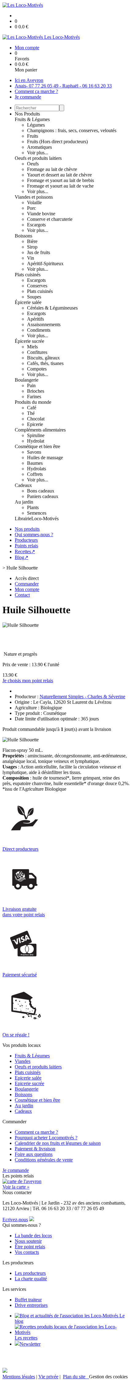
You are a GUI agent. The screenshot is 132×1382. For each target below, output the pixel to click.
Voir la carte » (15, 1186)
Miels (32, 346)
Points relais (26, 545)
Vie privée (48, 1376)
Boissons (23, 235)
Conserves (37, 285)
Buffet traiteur (28, 1299)
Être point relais (30, 1246)
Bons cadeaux (40, 490)
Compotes (37, 368)
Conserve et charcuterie (49, 219)
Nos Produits (27, 113)
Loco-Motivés (45, 518)
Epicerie (35, 424)
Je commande (28, 96)
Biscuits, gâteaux (43, 357)
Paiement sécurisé (19, 974)
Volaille (34, 202)
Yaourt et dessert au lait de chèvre (59, 174)
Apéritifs (35, 319)
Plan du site (76, 1376)
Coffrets (35, 474)
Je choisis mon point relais (27, 680)
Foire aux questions (33, 1154)
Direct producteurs (20, 849)
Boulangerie (26, 380)
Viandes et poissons (34, 197)
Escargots (36, 224)
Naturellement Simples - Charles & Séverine (82, 696)
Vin (30, 258)
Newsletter (30, 1344)
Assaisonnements (43, 324)
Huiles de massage (45, 457)
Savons (34, 452)
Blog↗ (21, 557)
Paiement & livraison (35, 1148)
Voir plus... (37, 152)
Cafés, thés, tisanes (45, 363)
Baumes (35, 463)
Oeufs (33, 163)
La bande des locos (33, 1235)
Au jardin (24, 502)
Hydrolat (35, 441)
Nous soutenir (28, 1241)
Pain (31, 385)
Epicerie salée (28, 1077)
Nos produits (27, 529)
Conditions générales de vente (44, 1159)
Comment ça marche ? (36, 91)
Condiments (38, 330)
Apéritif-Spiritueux (45, 263)
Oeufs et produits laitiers (38, 158)
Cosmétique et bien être (37, 446)
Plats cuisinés (28, 274)
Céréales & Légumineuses (52, 307)
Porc (31, 208)
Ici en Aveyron (29, 80)
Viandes (22, 1061)
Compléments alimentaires (40, 429)
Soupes (34, 296)
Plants (33, 507)
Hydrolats (36, 468)
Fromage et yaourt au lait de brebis (60, 180)
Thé (31, 413)
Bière (32, 241)
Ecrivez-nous (15, 1219)
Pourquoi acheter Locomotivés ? (46, 1137)
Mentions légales (18, 1376)
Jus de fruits (38, 252)
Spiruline (36, 435)
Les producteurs (30, 1273)
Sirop (32, 246)
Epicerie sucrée (29, 1083)
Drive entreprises (31, 1305)
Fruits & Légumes (32, 119)
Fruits (32, 136)
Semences (36, 513)
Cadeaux (23, 485)
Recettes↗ (25, 551)
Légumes (36, 125)
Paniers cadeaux (42, 496)
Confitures (37, 352)
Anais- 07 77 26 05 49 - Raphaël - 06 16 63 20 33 (63, 85)
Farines (34, 396)
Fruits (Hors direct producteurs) (57, 141)
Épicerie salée (28, 302)
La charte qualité (31, 1278)
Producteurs (26, 540)
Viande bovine (41, 213)
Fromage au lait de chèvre (52, 169)
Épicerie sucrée (29, 341)
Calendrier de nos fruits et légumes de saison (58, 1143)
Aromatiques (39, 147)
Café (31, 407)
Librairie (23, 518)
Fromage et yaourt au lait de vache (60, 185)
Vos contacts (27, 1252)
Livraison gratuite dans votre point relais (23, 911)
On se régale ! (15, 1034)
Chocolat (36, 418)
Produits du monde (33, 402)
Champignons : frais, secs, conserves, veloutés (71, 130)
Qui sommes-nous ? (34, 534)
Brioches (35, 391)
